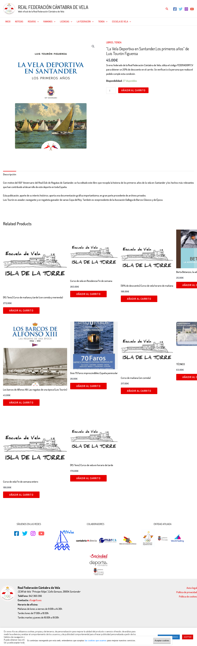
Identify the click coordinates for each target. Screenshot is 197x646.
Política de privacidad (186, 592)
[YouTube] (192, 9)
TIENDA (117, 42)
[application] (37, 21)
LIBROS (109, 42)
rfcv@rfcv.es (35, 600)
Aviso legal (192, 587)
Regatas (32, 21)
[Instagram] (186, 9)
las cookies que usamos (96, 640)
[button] (93, 46)
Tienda (101, 21)
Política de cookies (188, 596)
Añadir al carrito (133, 90)
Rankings (47, 21)
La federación (84, 21)
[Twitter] (181, 9)
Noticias (19, 21)
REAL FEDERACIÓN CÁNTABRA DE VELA (53, 7)
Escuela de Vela (120, 21)
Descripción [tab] (9, 174)
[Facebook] (175, 9)
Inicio (7, 21)
